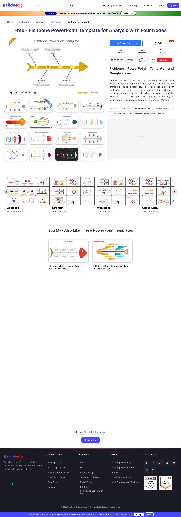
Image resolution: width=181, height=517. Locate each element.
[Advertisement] (141, 139)
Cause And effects (163, 108)
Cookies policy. (126, 514)
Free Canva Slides (56, 477)
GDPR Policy (86, 487)
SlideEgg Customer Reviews (125, 482)
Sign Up (173, 5)
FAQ (82, 467)
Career (115, 472)
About (83, 462)
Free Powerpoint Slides (58, 472)
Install (165, 60)
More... (161, 113)
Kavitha (163, 52)
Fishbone (113, 108)
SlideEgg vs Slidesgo (122, 462)
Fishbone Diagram (117, 113)
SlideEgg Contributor (122, 477)
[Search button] (71, 5)
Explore (148, 5)
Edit (165, 43)
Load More (90, 440)
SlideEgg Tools (55, 462)
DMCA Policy (86, 482)
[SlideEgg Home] (23, 456)
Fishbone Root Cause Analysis (142, 113)
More (161, 5)
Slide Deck (53, 482)
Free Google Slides (56, 467)
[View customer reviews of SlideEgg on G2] (165, 483)
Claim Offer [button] (128, 13)
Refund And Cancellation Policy (91, 492)
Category (52, 487)
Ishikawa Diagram (142, 108)
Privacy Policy (86, 472)
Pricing (133, 5)
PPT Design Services (113, 5)
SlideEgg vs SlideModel (123, 467)
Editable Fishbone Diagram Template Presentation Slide (110, 267)
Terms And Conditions (90, 477)
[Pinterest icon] (35, 93)
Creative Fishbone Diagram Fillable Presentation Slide (65, 267)
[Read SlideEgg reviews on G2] (150, 483)
